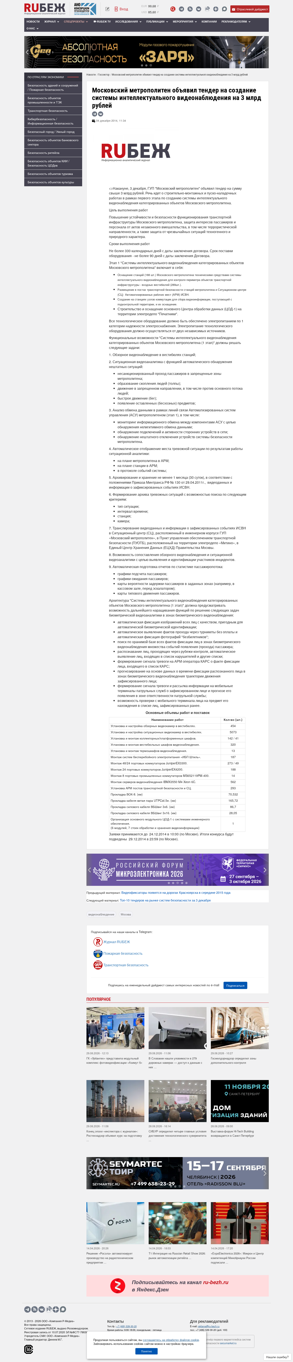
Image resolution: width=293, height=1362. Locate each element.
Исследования (127, 21)
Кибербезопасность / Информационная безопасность (50, 121)
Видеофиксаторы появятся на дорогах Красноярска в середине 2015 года (175, 892)
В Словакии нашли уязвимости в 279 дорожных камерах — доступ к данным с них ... (175, 1062)
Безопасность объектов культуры (51, 182)
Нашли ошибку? (277, 1357)
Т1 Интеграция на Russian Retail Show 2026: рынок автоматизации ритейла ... (177, 1255)
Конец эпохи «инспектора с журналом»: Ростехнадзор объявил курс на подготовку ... (114, 1135)
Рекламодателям (235, 21)
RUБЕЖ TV (103, 21)
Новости (33, 21)
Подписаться (235, 985)
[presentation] (27, 52)
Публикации (155, 21)
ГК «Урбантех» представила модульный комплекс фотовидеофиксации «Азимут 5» (114, 1060)
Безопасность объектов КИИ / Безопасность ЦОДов (48, 163)
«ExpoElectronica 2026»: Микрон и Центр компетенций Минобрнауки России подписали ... (237, 1257)
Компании (209, 21)
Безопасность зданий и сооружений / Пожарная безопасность (53, 87)
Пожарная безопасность (122, 953)
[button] (142, 65)
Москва (126, 914)
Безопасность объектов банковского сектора (53, 142)
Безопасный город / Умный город (51, 131)
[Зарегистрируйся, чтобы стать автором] (107, 9)
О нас (31, 28)
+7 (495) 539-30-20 (126, 1326)
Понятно (146, 1351)
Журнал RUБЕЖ (116, 941)
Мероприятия (183, 21)
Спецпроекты (74, 21)
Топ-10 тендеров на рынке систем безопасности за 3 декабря (165, 900)
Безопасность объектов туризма (50, 173)
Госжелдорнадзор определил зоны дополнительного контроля (233, 1060)
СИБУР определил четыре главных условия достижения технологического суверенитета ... (177, 1135)
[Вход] (121, 9)
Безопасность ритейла (43, 152)
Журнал (50, 21)
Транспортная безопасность (48, 110)
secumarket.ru (228, 1343)
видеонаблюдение (101, 914)
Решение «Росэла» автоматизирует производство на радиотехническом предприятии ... (109, 1257)
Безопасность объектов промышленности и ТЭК (45, 100)
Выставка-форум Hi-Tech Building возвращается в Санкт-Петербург (232, 1133)
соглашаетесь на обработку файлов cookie (171, 1340)
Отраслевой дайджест (252, 9)
